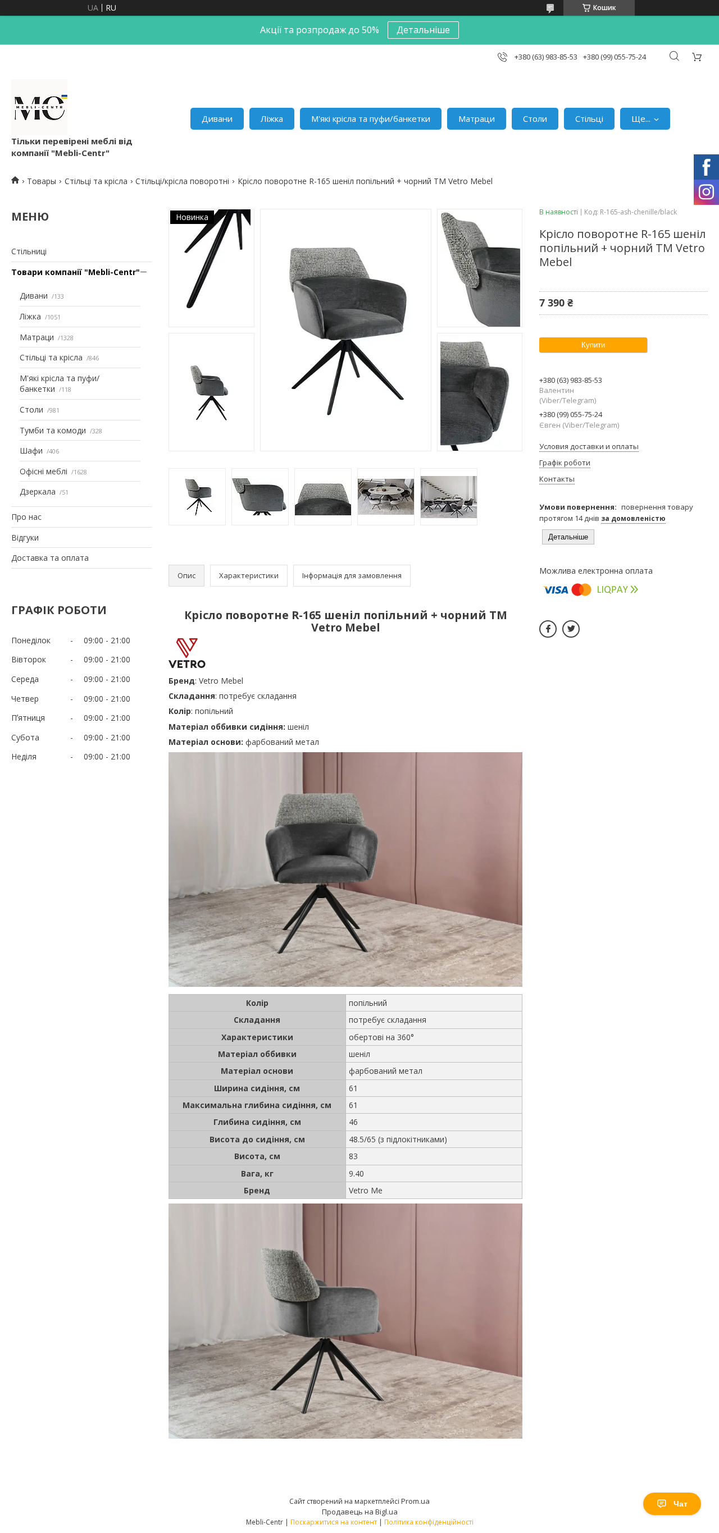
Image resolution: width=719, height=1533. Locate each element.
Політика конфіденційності (429, 1522)
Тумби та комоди (53, 430)
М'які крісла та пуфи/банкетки (370, 118)
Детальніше (423, 30)
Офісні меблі (43, 471)
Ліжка (272, 118)
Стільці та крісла (96, 181)
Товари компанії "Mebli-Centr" (75, 272)
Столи (535, 118)
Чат (681, 1503)
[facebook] (548, 629)
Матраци (476, 118)
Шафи (31, 450)
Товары (41, 181)
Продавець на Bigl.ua (360, 1512)
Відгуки (25, 537)
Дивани (217, 118)
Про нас (26, 516)
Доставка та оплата (50, 557)
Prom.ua (415, 1501)
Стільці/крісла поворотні (182, 181)
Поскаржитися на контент (333, 1522)
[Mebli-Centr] (39, 107)
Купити (593, 345)
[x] (571, 629)
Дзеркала (38, 491)
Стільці (589, 118)
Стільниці (29, 251)
